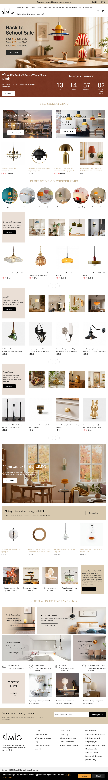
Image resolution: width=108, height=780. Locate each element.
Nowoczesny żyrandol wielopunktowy (8, 169)
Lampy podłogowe (85, 7)
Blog (36, 742)
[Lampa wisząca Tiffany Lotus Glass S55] (13, 258)
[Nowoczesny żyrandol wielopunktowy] (13, 153)
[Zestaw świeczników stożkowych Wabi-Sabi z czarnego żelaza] (13, 410)
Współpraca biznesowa (43, 738)
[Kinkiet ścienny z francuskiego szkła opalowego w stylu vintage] (67, 334)
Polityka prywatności (92, 738)
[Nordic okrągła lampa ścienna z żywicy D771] (13, 534)
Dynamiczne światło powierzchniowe (11, 589)
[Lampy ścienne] (63, 195)
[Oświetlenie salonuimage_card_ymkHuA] (18, 620)
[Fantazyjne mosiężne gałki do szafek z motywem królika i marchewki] (94, 410)
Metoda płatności (91, 749)
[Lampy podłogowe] (81, 195)
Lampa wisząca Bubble (50, 589)
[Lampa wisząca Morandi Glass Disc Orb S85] (94, 258)
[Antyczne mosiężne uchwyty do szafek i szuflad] (40, 410)
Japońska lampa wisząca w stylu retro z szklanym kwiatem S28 (39, 274)
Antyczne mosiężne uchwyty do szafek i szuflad (39, 426)
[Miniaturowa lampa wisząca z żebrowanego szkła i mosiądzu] (13, 334)
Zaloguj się (64, 734)
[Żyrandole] (27, 195)
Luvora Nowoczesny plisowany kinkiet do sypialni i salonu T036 (91, 169)
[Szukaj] (98, 11)
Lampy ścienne (71, 7)
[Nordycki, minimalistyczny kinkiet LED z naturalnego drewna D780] (39, 534)
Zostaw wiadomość (67, 742)
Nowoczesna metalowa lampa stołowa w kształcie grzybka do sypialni (64, 169)
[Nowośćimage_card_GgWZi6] (13, 303)
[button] (103, 10)
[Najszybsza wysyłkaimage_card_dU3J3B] (27, 124)
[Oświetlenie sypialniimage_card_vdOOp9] (71, 620)
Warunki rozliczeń (91, 752)
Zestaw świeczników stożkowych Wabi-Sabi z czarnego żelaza (12, 426)
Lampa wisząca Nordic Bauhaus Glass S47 (66, 274)
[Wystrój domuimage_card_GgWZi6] (13, 379)
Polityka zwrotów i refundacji (95, 745)
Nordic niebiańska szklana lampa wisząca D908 (91, 550)
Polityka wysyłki (91, 742)
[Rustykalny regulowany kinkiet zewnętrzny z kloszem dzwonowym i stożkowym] (94, 334)
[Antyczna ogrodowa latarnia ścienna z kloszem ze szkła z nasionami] (40, 334)
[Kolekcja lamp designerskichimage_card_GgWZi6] (92, 579)
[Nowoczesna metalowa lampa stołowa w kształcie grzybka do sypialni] (65, 153)
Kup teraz (8, 94)
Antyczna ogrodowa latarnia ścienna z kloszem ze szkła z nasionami (40, 350)
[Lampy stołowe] (45, 195)
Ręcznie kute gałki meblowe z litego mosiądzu (67, 426)
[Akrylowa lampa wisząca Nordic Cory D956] (65, 534)
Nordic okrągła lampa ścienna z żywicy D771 (11, 550)
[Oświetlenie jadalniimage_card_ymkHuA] (89, 648)
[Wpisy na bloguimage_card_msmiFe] (13, 688)
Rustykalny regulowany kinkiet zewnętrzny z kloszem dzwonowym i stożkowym (94, 350)
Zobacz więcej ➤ (94, 513)
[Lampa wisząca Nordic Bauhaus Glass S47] (67, 258)
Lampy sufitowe (36, 7)
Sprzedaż (40, 14)
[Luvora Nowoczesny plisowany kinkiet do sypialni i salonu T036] (91, 153)
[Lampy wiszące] (10, 195)
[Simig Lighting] (8, 11)
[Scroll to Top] (103, 768)
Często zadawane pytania (62, 2)
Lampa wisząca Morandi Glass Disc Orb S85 (94, 274)
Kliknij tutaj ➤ (16, 132)
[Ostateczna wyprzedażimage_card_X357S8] (80, 124)
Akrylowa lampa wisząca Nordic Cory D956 (64, 550)
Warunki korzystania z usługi (95, 734)
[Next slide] (57, 285)
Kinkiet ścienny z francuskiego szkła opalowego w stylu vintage (66, 350)
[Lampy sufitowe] (98, 195)
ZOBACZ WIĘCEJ (14, 625)
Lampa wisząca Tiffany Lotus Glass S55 (13, 274)
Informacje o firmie (41, 734)
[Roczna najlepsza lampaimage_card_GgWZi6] (13, 227)
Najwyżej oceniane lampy (26, 14)
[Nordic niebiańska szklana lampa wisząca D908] (91, 534)
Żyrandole (47, 7)
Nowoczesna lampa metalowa (30, 589)
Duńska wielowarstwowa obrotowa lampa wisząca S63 (39, 169)
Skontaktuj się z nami (44, 2)
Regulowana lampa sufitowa (69, 589)
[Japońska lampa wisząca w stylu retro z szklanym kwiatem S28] (40, 258)
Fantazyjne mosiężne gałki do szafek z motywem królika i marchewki (92, 426)
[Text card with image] (11, 575)
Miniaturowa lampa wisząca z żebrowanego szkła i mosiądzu (12, 350)
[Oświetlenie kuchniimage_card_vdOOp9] (36, 648)
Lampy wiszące (22, 7)
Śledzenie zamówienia (68, 738)
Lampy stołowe (58, 7)
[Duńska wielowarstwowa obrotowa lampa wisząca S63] (39, 153)
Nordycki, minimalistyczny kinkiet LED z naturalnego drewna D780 (39, 550)
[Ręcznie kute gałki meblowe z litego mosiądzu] (67, 410)
